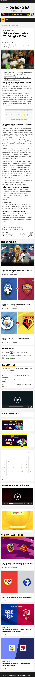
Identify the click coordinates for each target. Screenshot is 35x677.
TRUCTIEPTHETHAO (7, 229)
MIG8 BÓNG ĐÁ (17, 8)
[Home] (3, 20)
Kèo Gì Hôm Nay (6, 561)
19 (13, 468)
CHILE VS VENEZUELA (11, 227)
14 (22, 464)
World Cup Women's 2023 (8, 30)
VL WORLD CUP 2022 (18, 229)
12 (13, 464)
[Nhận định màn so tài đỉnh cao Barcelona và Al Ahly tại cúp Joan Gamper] (17, 614)
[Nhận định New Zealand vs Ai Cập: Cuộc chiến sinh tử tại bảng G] (17, 255)
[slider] (16, 406)
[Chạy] (4, 407)
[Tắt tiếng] (28, 407)
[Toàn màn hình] (31, 407)
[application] (17, 399)
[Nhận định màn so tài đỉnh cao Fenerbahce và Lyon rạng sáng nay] (17, 648)
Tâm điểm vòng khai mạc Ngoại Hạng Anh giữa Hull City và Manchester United (17, 564)
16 (30, 464)
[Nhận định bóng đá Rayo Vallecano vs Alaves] (17, 582)
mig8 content (14, 274)
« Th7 (3, 479)
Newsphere (20, 675)
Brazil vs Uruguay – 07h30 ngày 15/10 (8, 234)
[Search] (33, 19)
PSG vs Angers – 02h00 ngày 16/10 (26, 234)
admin (12, 42)
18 (8, 468)
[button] (17, 400)
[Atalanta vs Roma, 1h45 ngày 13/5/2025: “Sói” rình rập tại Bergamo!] (17, 289)
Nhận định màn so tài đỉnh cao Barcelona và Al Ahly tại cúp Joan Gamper (16, 630)
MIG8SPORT (20, 227)
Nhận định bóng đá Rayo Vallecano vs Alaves (14, 373)
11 (8, 464)
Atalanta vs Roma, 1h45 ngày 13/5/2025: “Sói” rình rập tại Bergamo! (16, 305)
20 (17, 468)
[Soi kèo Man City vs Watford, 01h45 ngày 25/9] (17, 323)
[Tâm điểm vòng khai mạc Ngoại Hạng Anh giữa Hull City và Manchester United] (17, 548)
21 (22, 468)
